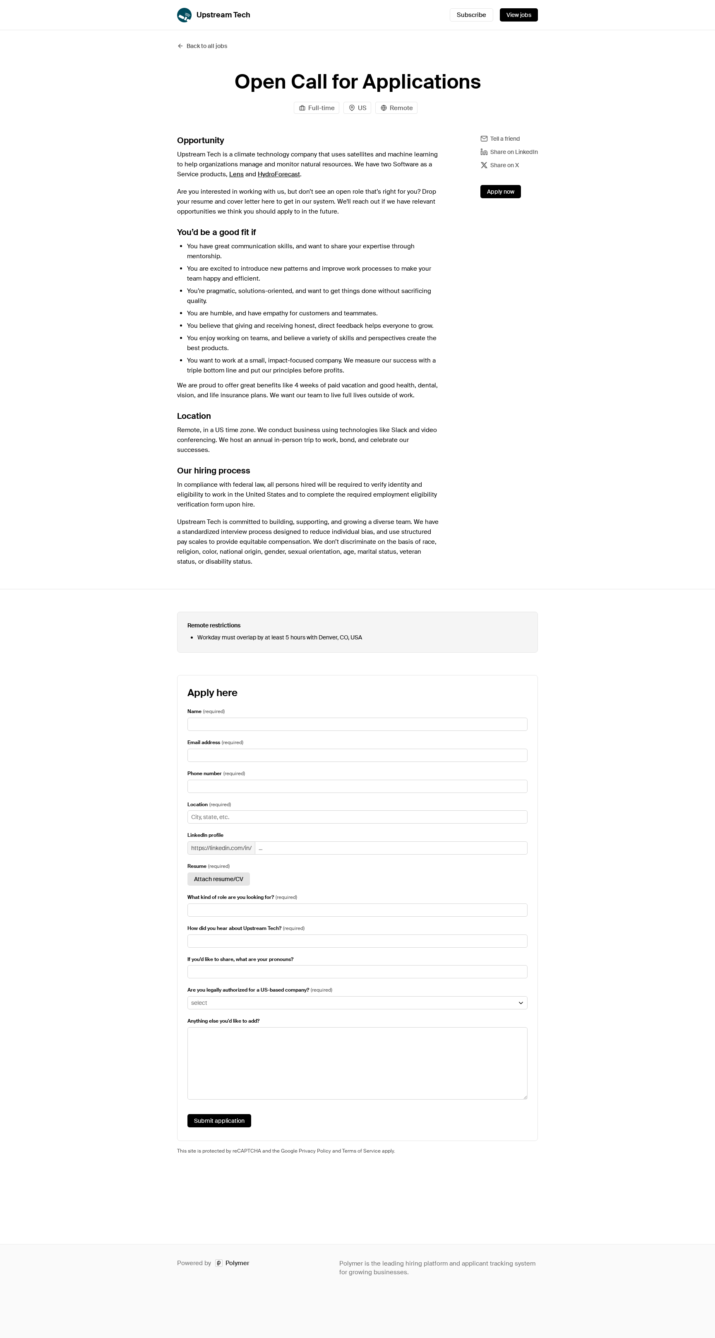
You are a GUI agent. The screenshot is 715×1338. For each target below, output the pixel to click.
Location (197, 804)
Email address (203, 742)
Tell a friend (505, 138)
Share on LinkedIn (514, 152)
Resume (196, 866)
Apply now (500, 191)
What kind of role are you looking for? (230, 897)
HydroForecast (279, 174)
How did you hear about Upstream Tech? (234, 928)
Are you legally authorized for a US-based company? (248, 990)
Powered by (213, 1263)
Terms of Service (361, 1151)
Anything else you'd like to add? (223, 1021)
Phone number (204, 773)
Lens (236, 174)
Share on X (504, 165)
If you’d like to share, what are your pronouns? (240, 959)
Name (194, 711)
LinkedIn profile (205, 835)
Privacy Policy (315, 1151)
